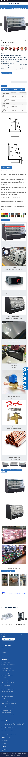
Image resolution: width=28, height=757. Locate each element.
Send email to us (7, 73)
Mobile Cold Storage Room (7, 696)
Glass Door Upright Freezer (7, 675)
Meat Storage (4, 694)
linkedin (5, 746)
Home (2, 6)
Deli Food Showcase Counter (7, 666)
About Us (3, 652)
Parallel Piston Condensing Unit (8, 707)
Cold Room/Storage (5, 685)
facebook (6, 740)
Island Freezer (4, 677)
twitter (5, 743)
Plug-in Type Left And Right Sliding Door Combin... (7, 625)
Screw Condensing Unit (6, 710)
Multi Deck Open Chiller (6, 680)
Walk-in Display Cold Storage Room (9, 703)
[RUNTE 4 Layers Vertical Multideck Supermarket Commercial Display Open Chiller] (20, 616)
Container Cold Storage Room (7, 689)
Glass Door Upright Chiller (7, 673)
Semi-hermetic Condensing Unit (8, 714)
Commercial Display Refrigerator (8, 664)
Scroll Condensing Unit (6, 712)
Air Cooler (3, 687)
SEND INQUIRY (7, 639)
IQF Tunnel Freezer (5, 662)
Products (8, 6)
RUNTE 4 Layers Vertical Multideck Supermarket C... (20, 625)
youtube (5, 749)
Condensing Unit (5, 706)
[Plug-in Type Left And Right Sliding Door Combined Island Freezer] (7, 616)
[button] (27, 24)
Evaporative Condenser (6, 718)
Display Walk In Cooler (6, 668)
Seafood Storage (4, 700)
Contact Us (3, 657)
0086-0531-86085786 (9, 727)
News (2, 654)
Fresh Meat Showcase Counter (18, 8)
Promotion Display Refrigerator (7, 682)
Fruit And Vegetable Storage (7, 691)
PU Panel (3, 698)
